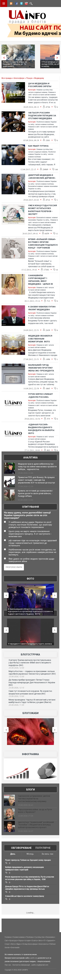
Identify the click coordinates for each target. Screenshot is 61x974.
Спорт (7, 944)
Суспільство (39, 937)
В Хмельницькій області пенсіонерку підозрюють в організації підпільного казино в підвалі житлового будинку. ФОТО (30, 611)
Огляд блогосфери (29, 944)
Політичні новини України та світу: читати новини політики (42, 154)
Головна (8, 937)
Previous (3, 57)
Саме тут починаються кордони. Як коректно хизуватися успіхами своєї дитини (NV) (30, 692)
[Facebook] (16, 4)
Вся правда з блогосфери (13, 78)
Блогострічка (30, 654)
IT (44, 940)
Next (58, 57)
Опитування (30, 506)
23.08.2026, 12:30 (16, 676)
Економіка (50, 937)
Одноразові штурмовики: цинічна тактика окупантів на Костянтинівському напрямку (34, 798)
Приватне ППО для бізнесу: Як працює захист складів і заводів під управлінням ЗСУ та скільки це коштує (36, 480)
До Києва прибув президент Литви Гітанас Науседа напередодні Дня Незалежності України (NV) (32, 682)
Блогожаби (30, 713)
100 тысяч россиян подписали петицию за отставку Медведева (42, 116)
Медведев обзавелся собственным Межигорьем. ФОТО (40, 339)
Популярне (43, 847)
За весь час (47, 854)
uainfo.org (34, 958)
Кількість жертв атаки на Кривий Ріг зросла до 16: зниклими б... (15, 64)
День (12, 854)
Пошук (29, 78)
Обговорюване (21, 847)
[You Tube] (26, 4)
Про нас (8, 965)
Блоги (30, 789)
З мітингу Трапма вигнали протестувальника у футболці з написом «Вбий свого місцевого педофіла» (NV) (30, 662)
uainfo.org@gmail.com (39, 965)
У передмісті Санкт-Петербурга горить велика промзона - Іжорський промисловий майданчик (30, 645)
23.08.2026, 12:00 (16, 696)
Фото (30, 578)
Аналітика (30, 457)
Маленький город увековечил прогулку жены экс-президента (41, 368)
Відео (19, 944)
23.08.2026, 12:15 (16, 688)
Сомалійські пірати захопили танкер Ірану (24, 896)
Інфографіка (30, 754)
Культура (13, 940)
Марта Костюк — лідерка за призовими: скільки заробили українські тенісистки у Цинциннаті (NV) (32, 672)
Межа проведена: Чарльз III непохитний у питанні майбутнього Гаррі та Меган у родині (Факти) (32, 701)
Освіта (34, 940)
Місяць (30, 854)
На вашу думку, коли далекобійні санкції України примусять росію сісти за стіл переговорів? (27, 515)
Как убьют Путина (38, 146)
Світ (6, 940)
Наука (20, 940)
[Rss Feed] (11, 4)
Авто (40, 940)
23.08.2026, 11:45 (16, 705)
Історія (27, 940)
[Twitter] (21, 4)
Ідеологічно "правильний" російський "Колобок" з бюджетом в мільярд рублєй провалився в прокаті (36, 825)
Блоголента (43, 944)
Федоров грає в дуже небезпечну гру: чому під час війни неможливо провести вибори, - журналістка (37, 466)
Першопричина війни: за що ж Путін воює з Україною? (35, 810)
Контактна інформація (21, 965)
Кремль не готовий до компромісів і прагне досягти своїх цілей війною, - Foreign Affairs (35, 493)
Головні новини (19, 937)
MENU (3, 3)
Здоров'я (50, 940)
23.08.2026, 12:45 (16, 668)
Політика (29, 937)
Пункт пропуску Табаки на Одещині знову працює (28, 860)
